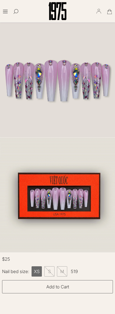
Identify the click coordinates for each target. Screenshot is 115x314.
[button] (5, 9)
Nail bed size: (15, 271)
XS (37, 271)
